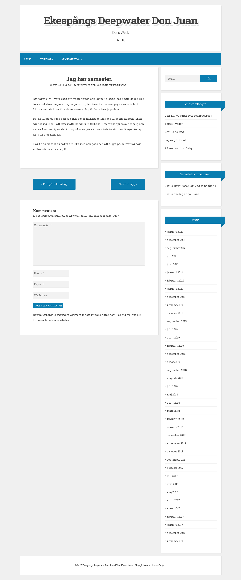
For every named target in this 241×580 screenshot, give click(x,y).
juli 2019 (172, 329)
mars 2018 (173, 410)
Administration (70, 59)
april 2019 (173, 337)
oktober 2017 (175, 451)
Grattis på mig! (174, 132)
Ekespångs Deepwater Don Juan (121, 20)
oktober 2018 (175, 362)
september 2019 (177, 321)
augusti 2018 (175, 378)
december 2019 (176, 296)
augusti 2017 (175, 467)
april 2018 (173, 402)
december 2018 (176, 353)
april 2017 (173, 500)
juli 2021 (172, 256)
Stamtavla (46, 59)
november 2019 (176, 305)
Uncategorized (86, 85)
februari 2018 (175, 419)
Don (70, 85)
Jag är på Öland (175, 140)
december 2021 (176, 240)
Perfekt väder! (174, 123)
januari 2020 (175, 288)
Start (27, 59)
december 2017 (176, 435)
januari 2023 (175, 231)
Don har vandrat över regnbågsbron (188, 115)
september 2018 (177, 370)
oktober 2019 (175, 313)
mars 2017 (173, 508)
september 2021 (177, 248)
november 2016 (176, 541)
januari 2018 (175, 427)
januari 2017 (175, 524)
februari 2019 (175, 345)
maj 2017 (172, 492)
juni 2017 (173, 484)
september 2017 (177, 459)
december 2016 (176, 533)
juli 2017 (172, 476)
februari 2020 (175, 280)
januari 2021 (175, 272)
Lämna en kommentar (113, 85)
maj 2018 (172, 394)
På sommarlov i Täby (178, 148)
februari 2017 (175, 516)
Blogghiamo (141, 565)
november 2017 (176, 443)
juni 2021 (173, 264)
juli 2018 (172, 386)
